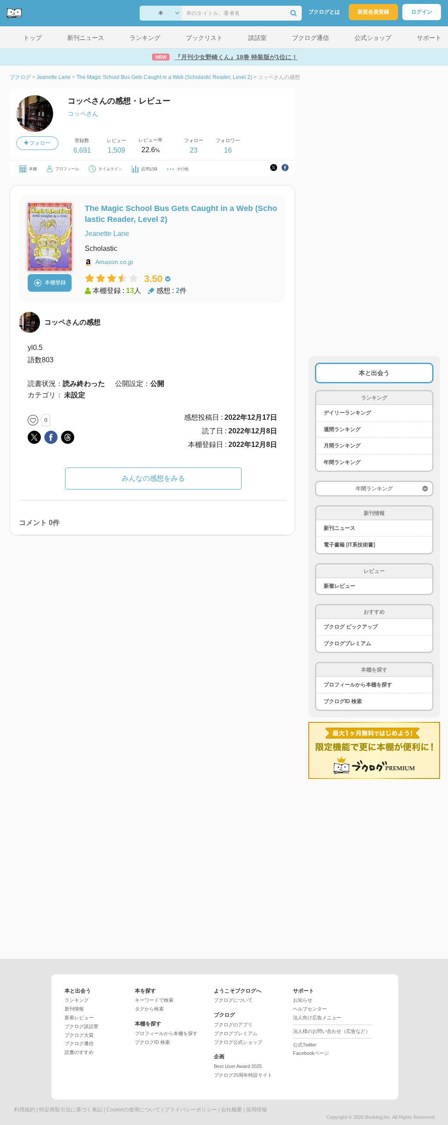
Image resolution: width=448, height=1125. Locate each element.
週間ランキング (342, 429)
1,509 (116, 150)
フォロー (39, 143)
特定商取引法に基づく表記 (70, 1110)
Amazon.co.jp (114, 261)
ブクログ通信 (79, 1043)
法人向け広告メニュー (317, 1017)
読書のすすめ (79, 1052)
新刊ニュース (339, 528)
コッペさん (83, 113)
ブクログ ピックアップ (351, 627)
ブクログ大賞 (79, 1035)
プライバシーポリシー (190, 1110)
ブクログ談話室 (81, 1026)
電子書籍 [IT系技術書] (349, 545)
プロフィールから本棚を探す (358, 685)
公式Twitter (305, 1044)
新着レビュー (339, 586)
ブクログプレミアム (347, 643)
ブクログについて (233, 1000)
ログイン (421, 12)
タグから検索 (149, 1008)
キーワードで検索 (154, 1000)
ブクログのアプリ (233, 1024)
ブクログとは (324, 12)
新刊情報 (74, 1008)
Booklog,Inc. (378, 1117)
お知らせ (302, 1000)
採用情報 (256, 1110)
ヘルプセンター (310, 1008)
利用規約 (24, 1110)
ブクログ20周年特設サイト (243, 1075)
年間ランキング (342, 462)
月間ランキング (342, 446)
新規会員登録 (373, 12)
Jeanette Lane (107, 233)
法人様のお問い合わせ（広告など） (331, 1031)
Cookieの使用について (133, 1110)
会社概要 (231, 1110)
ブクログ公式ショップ (238, 1042)
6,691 (82, 150)
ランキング (77, 1000)
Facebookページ (311, 1053)
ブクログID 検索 (343, 701)
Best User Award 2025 (238, 1066)
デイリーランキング (347, 413)
